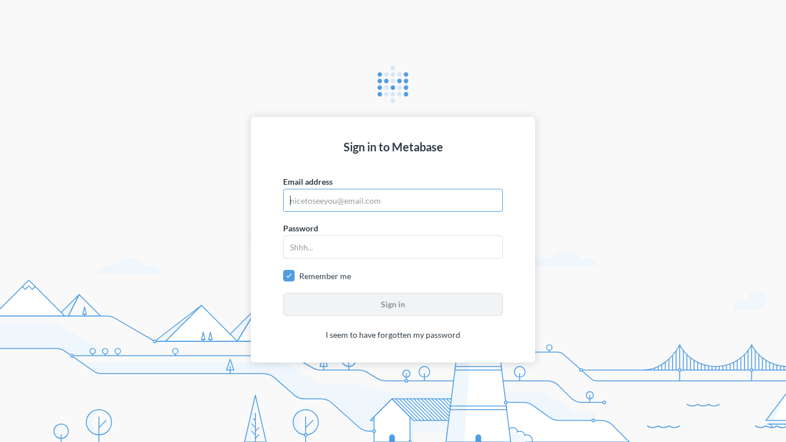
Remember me (325, 276)
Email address (308, 181)
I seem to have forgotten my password (393, 335)
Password (300, 228)
